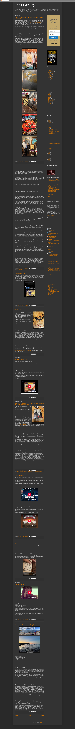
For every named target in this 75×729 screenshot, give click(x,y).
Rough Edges (50, 239)
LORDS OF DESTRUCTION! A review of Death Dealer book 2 (54, 140)
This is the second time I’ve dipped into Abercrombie (23, 350)
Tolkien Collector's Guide (51, 293)
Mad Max (49, 89)
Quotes (49, 97)
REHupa (49, 285)
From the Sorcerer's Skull (52, 236)
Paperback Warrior (51, 246)
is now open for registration (22, 424)
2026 (49, 116)
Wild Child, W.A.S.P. (20, 584)
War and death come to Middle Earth (53, 187)
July (49, 128)
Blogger (41, 722)
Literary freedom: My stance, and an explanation (27, 167)
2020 (49, 153)
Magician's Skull (23, 471)
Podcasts (49, 95)
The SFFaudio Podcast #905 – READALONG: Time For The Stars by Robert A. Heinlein (53, 251)
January (50, 150)
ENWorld (49, 283)
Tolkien (41, 471)
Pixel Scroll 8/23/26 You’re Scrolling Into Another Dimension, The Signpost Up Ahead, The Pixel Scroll (53, 255)
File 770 (49, 253)
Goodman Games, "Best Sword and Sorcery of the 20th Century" (53, 265)
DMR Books (49, 80)
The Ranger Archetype (51, 230)
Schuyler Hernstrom (50, 287)
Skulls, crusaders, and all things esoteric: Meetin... (53, 130)
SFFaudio (49, 249)
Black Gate (49, 75)
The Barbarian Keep (51, 290)
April (49, 147)
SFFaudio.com (50, 102)
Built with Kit (53, 43)
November (50, 123)
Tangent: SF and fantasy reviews (52, 289)
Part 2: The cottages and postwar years (53, 167)
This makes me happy (20, 273)
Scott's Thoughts (50, 104)
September (50, 126)
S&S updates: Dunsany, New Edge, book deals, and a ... (53, 137)
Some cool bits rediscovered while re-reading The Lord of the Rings (53, 182)
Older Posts (42, 715)
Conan (20, 471)
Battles (49, 72)
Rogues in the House (51, 100)
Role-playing (50, 101)
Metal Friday (18, 620)
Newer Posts (17, 715)
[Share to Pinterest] (35, 161)
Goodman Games (50, 232)
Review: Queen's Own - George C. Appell (53, 240)
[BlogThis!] (32, 161)
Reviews (49, 98)
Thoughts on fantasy (19, 269)
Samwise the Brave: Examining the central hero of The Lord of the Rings (54, 190)
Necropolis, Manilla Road (21, 359)
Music (49, 93)
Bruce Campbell (50, 78)
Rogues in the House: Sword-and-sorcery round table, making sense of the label (53, 269)
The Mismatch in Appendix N (51, 237)
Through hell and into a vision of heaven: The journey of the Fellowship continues (53, 184)
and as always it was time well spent (35, 22)
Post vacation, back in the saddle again (24, 625)
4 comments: (26, 305)
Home (30, 715)
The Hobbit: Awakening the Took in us (53, 179)
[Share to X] (33, 161)
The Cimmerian (50, 106)
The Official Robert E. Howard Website (53, 291)
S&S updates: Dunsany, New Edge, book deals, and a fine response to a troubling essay (29, 403)
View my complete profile (50, 215)
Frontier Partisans (51, 229)
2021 (49, 152)
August (50, 127)
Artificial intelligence (51, 71)
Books (18, 355)
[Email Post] (30, 161)
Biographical (49, 74)
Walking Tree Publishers (51, 294)
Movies (26, 471)
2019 (49, 154)
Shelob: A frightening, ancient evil (52, 188)
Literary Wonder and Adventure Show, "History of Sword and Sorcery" (53, 262)
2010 (49, 159)
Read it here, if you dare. (32, 547)
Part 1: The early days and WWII (52, 166)
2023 (49, 120)
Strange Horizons (50, 288)
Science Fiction (50, 103)
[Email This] (31, 161)
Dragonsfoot (49, 282)
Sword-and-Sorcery (31, 471)
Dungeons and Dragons (51, 81)
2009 (49, 160)
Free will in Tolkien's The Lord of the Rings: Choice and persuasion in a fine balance (54, 180)
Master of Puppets (19, 475)
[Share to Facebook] (34, 161)
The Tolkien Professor (51, 292)
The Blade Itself (19, 310)
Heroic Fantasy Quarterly (51, 284)
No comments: (27, 161)
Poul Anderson (50, 96)
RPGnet (49, 286)
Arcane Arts (49, 70)
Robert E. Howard (50, 99)
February (50, 149)
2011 (49, 158)
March (50, 148)
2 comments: (26, 578)
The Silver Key (25, 5)
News (28, 471)
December (50, 122)
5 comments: (26, 268)
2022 (49, 121)
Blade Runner (50, 76)
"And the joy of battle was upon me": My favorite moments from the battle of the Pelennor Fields (53, 192)
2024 (49, 119)
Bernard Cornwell (50, 73)
